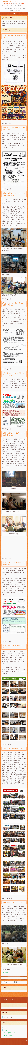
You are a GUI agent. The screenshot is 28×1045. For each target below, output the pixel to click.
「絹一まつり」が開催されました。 (13, 748)
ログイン (6, 1027)
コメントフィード (9, 1033)
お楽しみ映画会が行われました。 (12, 902)
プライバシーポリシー (8, 999)
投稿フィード (8, 1030)
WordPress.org (8, 1035)
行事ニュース (9, 30)
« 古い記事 (4, 973)
